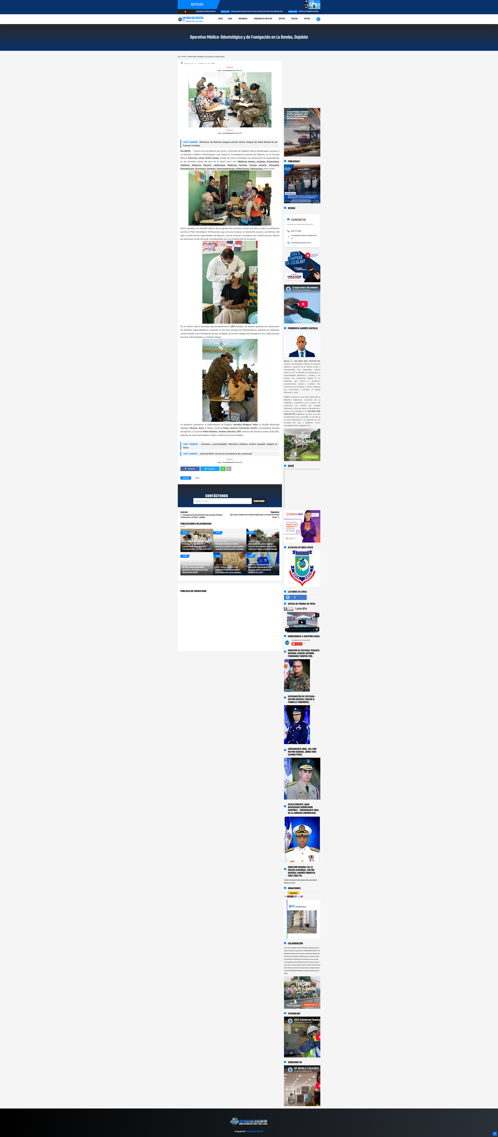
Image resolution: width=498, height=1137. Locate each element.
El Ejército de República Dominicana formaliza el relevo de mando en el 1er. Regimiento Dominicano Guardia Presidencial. (250, 11)
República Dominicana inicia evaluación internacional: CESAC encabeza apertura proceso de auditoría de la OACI (260, 569)
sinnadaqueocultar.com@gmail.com (304, 236)
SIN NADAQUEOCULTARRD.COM (254, 1131)
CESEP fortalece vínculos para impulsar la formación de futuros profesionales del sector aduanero (228, 570)
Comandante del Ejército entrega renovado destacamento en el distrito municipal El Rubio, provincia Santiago (262, 547)
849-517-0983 (296, 231)
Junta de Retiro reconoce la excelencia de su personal (225, 453)
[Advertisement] (292, 63)
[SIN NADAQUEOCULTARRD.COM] (249, 1126)
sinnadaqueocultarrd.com (301, 242)
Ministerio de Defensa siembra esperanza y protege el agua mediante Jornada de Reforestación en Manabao (229, 547)
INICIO (220, 18)
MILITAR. (197, 478)
